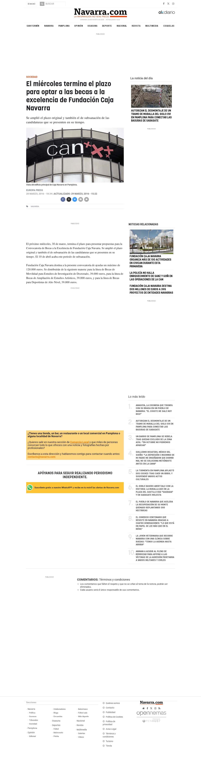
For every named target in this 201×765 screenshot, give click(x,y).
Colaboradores (60, 709)
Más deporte (83, 716)
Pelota (56, 736)
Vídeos (81, 737)
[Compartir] (62, 199)
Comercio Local (79, 442)
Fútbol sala (82, 713)
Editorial (32, 736)
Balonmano (83, 709)
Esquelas (168, 25)
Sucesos (32, 716)
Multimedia (151, 25)
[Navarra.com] (100, 12)
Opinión (78, 25)
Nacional (122, 25)
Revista (136, 25)
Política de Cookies (114, 717)
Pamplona (64, 25)
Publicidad (110, 712)
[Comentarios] (86, 199)
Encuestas (58, 716)
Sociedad (33, 724)
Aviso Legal (111, 729)
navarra (35, 206)
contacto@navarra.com (41, 456)
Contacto (110, 708)
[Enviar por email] (80, 199)
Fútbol (56, 729)
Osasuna (92, 25)
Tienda (109, 746)
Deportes (56, 725)
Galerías (81, 733)
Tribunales (33, 720)
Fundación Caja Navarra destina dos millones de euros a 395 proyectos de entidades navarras (151, 289)
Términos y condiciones (114, 579)
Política (32, 713)
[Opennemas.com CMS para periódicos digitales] (151, 716)
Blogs (56, 713)
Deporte (107, 25)
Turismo (109, 741)
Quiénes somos (113, 703)
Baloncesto (58, 732)
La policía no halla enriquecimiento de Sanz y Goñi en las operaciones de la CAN (151, 276)
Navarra (49, 25)
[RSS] (159, 708)
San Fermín (33, 25)
